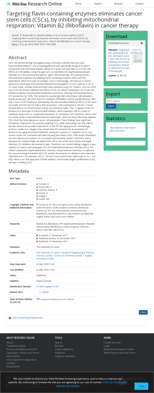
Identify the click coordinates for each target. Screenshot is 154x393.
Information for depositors (21, 359)
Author (45, 292)
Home (78, 3)
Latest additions (64, 349)
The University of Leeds (47, 252)
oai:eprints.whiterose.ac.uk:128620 (56, 299)
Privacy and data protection (21, 349)
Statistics (60, 352)
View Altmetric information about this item (123, 129)
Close (141, 386)
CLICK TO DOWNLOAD (136, 51)
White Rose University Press (119, 352)
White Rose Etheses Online (119, 349)
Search (98, 3)
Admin (143, 312)
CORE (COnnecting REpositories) (27, 317)
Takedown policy (15, 345)
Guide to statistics (65, 356)
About (9, 342)
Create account (112, 342)
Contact (139, 3)
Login (107, 345)
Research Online (37, 4)
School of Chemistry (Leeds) (68, 255)
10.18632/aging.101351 (47, 286)
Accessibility (13, 366)
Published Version (118, 43)
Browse (118, 3)
